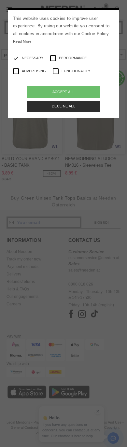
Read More (22, 41)
